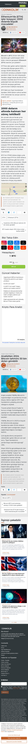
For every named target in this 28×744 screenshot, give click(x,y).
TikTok (23, 243)
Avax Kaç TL (4, 675)
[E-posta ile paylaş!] (24, 212)
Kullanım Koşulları (5, 651)
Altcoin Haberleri (6, 14)
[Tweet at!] (3, 212)
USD (16, 262)
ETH (3, 217)
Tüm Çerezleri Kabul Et (14, 738)
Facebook (17, 243)
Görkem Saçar (5, 552)
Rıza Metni (16, 688)
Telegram (17, 248)
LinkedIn (10, 243)
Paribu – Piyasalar (5, 660)
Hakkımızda (4, 645)
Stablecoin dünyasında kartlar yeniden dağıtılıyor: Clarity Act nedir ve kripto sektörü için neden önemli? (13, 293)
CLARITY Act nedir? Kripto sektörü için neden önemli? (12, 287)
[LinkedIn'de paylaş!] (9, 212)
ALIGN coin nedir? (9, 283)
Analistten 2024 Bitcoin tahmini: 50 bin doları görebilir (15, 224)
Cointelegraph (10, 494)
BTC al (14, 266)
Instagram (4, 243)
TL (13, 262)
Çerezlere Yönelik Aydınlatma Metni (9, 653)
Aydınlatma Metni (17, 687)
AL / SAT (23, 5)
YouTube (10, 248)
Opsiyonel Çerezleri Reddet (14, 741)
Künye (2, 647)
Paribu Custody (4, 662)
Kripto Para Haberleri (8, 354)
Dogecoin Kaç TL (5, 673)
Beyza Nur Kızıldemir (14, 364)
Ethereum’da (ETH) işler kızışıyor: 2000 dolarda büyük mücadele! (14, 510)
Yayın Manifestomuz (6, 649)
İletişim (3, 655)
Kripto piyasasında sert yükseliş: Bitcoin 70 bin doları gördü (14, 300)
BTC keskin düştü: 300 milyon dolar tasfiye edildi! (13, 230)
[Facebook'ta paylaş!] (14, 212)
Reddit (23, 248)
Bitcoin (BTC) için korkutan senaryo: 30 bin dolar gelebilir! (13, 504)
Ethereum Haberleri (6, 667)
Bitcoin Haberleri (5, 666)
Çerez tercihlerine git (14, 735)
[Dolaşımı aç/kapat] (25, 10)
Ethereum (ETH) (13, 217)
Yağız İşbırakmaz (13, 27)
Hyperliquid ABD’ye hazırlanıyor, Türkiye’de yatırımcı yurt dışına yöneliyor (12, 102)
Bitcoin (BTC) (6, 498)
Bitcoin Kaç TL (4, 671)
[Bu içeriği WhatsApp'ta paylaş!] (19, 212)
